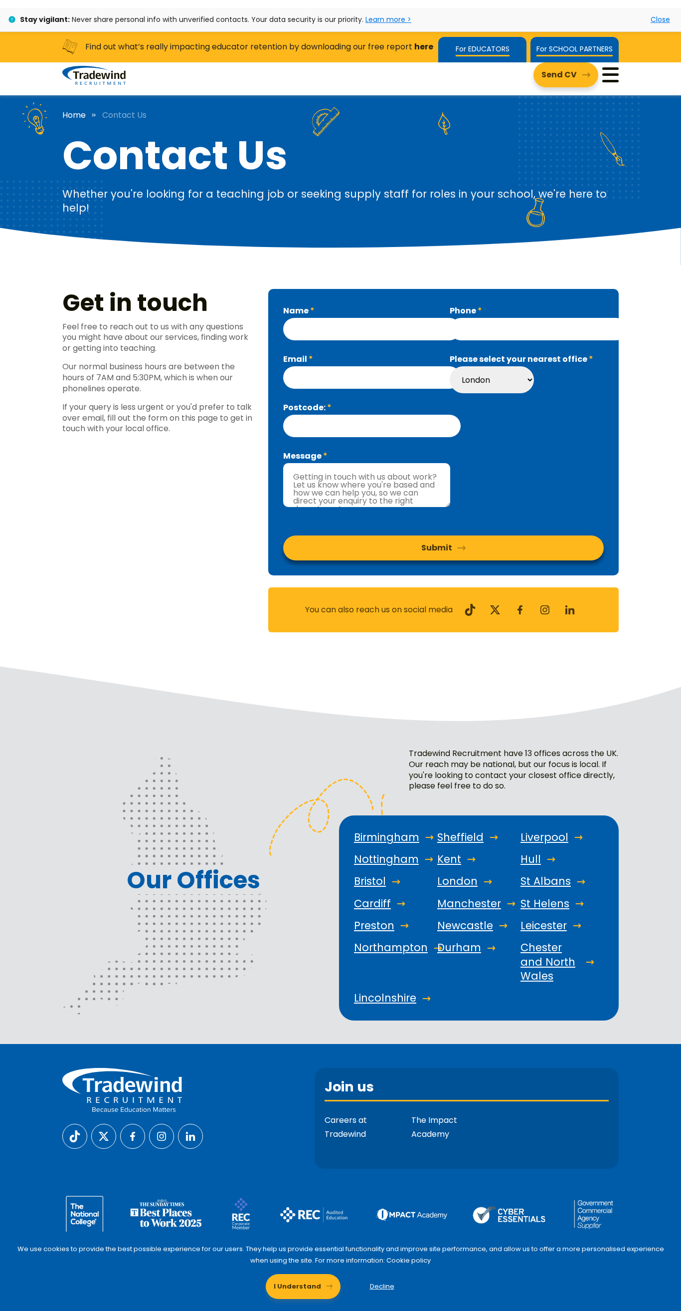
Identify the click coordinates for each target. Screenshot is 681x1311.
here (423, 46)
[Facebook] (520, 609)
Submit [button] (436, 547)
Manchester (469, 904)
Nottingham (386, 859)
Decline (382, 1286)
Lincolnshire (385, 998)
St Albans (545, 881)
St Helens (544, 904)
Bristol (370, 881)
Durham (459, 948)
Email (296, 359)
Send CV (559, 74)
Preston (374, 926)
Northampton (391, 948)
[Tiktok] (470, 609)
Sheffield (460, 837)
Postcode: (305, 407)
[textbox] (372, 329)
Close (660, 19)
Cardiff (372, 904)
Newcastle (465, 926)
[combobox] (492, 379)
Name (296, 310)
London (457, 881)
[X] (495, 609)
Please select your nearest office (519, 359)
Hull (530, 859)
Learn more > (388, 19)
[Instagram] (544, 609)
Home (74, 115)
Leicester (543, 926)
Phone (464, 310)
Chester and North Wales (547, 962)
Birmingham (386, 837)
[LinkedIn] (569, 609)
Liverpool (544, 837)
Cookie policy (408, 1260)
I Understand (297, 1286)
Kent (449, 859)
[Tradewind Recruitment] (94, 74)
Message (303, 456)
